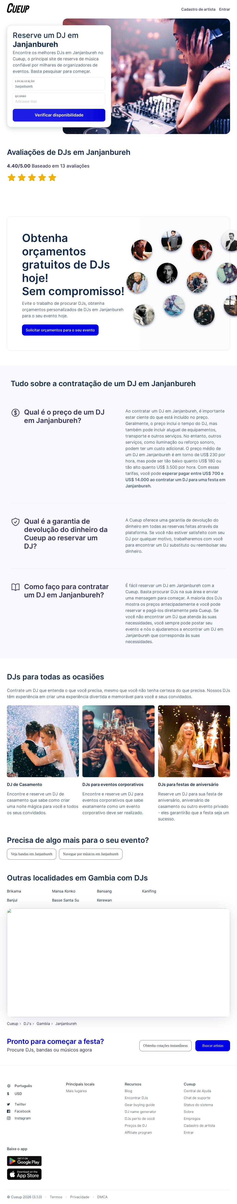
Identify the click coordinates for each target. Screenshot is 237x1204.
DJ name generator (140, 1111)
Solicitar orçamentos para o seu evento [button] (60, 330)
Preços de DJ (136, 1125)
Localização (25, 81)
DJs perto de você (140, 1118)
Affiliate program (138, 1132)
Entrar (224, 9)
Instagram (23, 1118)
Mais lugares (76, 1091)
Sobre (189, 1111)
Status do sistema (198, 1105)
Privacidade (79, 1197)
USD (14, 1093)
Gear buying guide (140, 1105)
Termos (56, 1197)
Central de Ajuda (197, 1091)
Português (23, 1086)
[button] (31, 854)
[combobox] (38, 86)
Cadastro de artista (198, 9)
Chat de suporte (197, 1098)
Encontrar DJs (136, 1098)
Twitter (20, 1104)
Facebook (23, 1111)
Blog (128, 1091)
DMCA (102, 1197)
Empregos (192, 1118)
